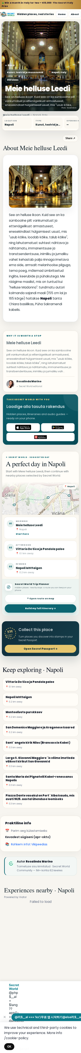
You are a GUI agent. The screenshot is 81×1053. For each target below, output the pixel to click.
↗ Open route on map (40, 598)
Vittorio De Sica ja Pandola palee (40, 549)
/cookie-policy (16, 1038)
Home (62, 14)
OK (9, 1046)
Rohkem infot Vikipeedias (29, 844)
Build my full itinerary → (40, 608)
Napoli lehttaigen (29, 568)
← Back (10, 65)
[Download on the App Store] (23, 427)
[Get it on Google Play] (58, 427)
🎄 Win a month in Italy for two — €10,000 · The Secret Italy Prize (37, 4)
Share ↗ (70, 138)
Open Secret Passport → (41, 648)
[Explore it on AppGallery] (40, 437)
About (75, 14)
